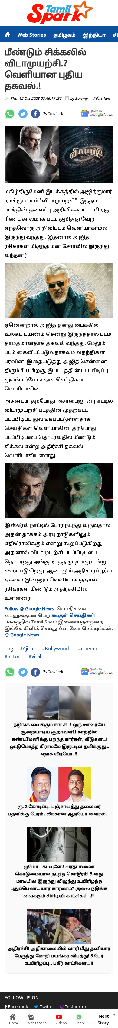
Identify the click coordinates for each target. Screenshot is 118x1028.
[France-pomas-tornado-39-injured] (59, 704)
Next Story (103, 1020)
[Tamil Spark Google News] (96, 113)
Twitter (46, 1007)
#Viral (34, 656)
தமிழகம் (64, 35)
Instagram (75, 1007)
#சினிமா (101, 99)
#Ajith (26, 648)
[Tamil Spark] (59, 13)
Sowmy (81, 99)
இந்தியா (94, 35)
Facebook (17, 1007)
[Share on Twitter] (23, 113)
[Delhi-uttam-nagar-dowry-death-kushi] (59, 846)
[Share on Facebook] (35, 113)
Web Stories (32, 35)
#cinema (87, 648)
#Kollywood (55, 648)
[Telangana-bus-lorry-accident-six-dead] (59, 928)
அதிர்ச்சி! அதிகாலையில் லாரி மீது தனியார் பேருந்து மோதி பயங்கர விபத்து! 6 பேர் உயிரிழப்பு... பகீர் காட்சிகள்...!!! (59, 956)
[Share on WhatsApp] (10, 114)
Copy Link (55, 114)
